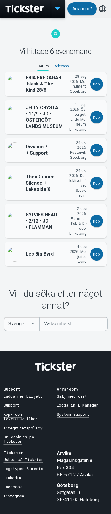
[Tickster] (25, 9)
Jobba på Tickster (23, 459)
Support (12, 405)
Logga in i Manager (77, 405)
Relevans (61, 66)
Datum (43, 66)
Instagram (14, 496)
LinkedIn (12, 477)
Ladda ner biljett (23, 396)
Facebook (13, 486)
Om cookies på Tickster (19, 439)
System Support (73, 414)
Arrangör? (82, 9)
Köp (96, 84)
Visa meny (57, 9)
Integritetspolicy (23, 428)
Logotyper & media (23, 468)
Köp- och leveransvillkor (21, 416)
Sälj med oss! (72, 396)
